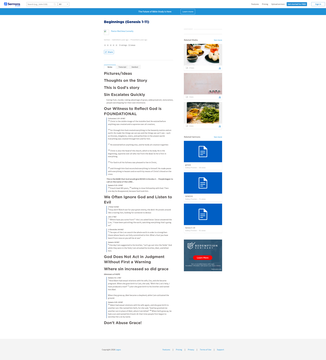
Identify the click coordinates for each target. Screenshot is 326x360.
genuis (188, 165)
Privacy (191, 349)
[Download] (220, 68)
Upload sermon (278, 4)
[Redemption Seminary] (203, 255)
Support (220, 349)
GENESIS (189, 196)
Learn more (187, 11)
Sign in (318, 4)
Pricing (265, 4)
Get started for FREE (297, 4)
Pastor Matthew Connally (122, 31)
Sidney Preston (191, 167)
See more (218, 40)
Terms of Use (205, 349)
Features (255, 4)
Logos (118, 349)
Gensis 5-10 (190, 227)
